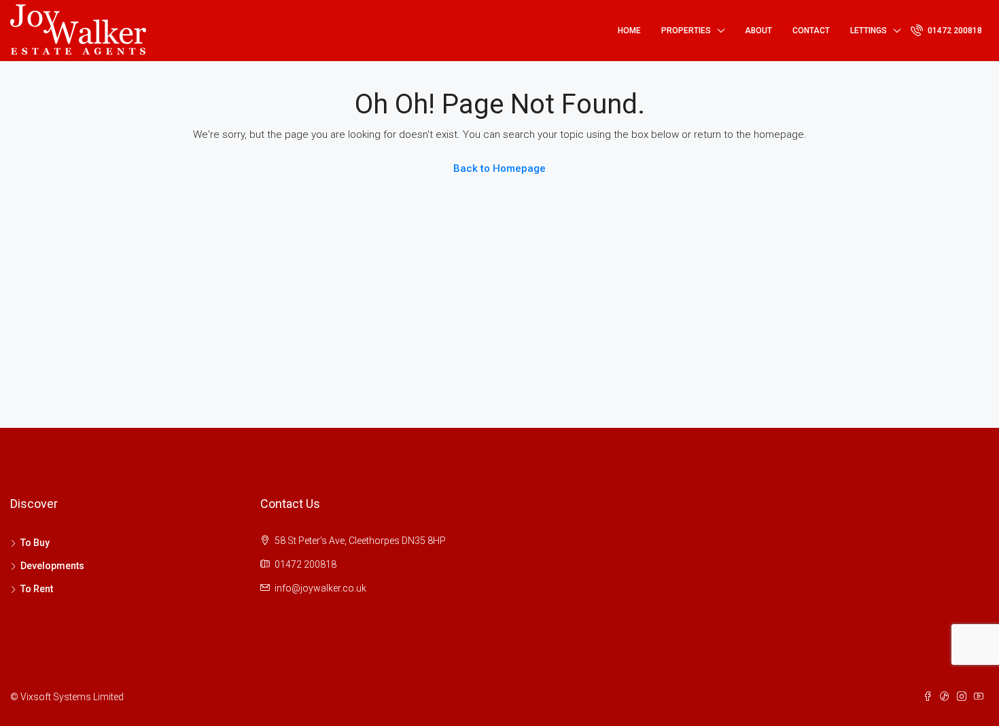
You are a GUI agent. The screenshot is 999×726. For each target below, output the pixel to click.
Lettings (868, 30)
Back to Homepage (499, 168)
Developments (52, 565)
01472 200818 (954, 30)
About (758, 30)
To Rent (36, 588)
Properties (686, 30)
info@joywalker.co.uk (320, 588)
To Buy (35, 542)
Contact (811, 30)
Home (629, 30)
